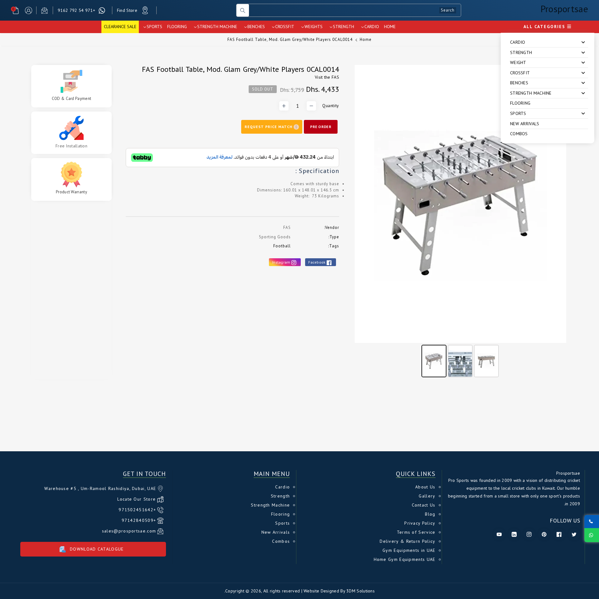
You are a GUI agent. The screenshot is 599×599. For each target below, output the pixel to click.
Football (282, 246)
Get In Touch (144, 474)
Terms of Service (416, 532)
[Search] (242, 10)
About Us (425, 487)
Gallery (427, 496)
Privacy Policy (419, 523)
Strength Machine (270, 505)
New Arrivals (524, 123)
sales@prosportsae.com (129, 531)
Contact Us (424, 505)
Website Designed (321, 591)
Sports (282, 523)
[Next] (557, 204)
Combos (519, 133)
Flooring (520, 103)
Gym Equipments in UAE (408, 550)
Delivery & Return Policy (407, 541)
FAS (335, 77)
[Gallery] (460, 222)
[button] (16, 10)
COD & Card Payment (71, 98)
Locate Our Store (136, 499)
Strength (280, 496)
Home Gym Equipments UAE (405, 559)
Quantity (330, 105)
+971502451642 (137, 509)
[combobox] (355, 10)
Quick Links (416, 474)
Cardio (282, 487)
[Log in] (28, 10)
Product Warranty (71, 192)
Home (366, 39)
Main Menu (272, 474)
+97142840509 (139, 520)
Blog (430, 514)
